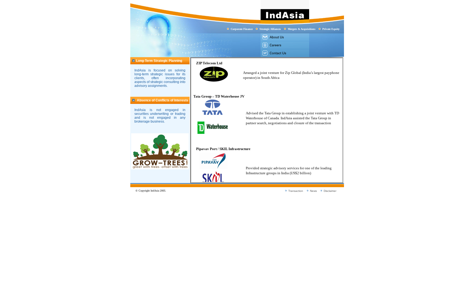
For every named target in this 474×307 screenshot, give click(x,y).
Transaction (295, 190)
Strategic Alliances (270, 29)
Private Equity (331, 29)
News (313, 190)
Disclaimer (330, 190)
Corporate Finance (242, 29)
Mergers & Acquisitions (301, 29)
